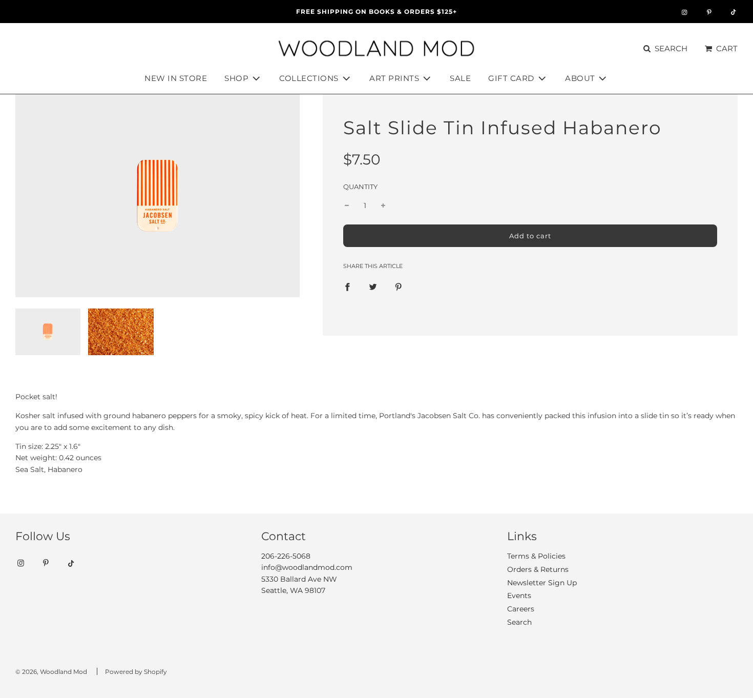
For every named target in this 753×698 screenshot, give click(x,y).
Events (519, 595)
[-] (346, 205)
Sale (460, 78)
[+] (383, 205)
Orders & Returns (538, 569)
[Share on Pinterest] (398, 286)
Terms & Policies (536, 556)
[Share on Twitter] (373, 286)
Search (519, 622)
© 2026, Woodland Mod (51, 671)
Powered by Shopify (136, 671)
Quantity (360, 187)
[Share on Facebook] (347, 286)
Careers (520, 608)
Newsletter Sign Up (542, 582)
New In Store (175, 78)
